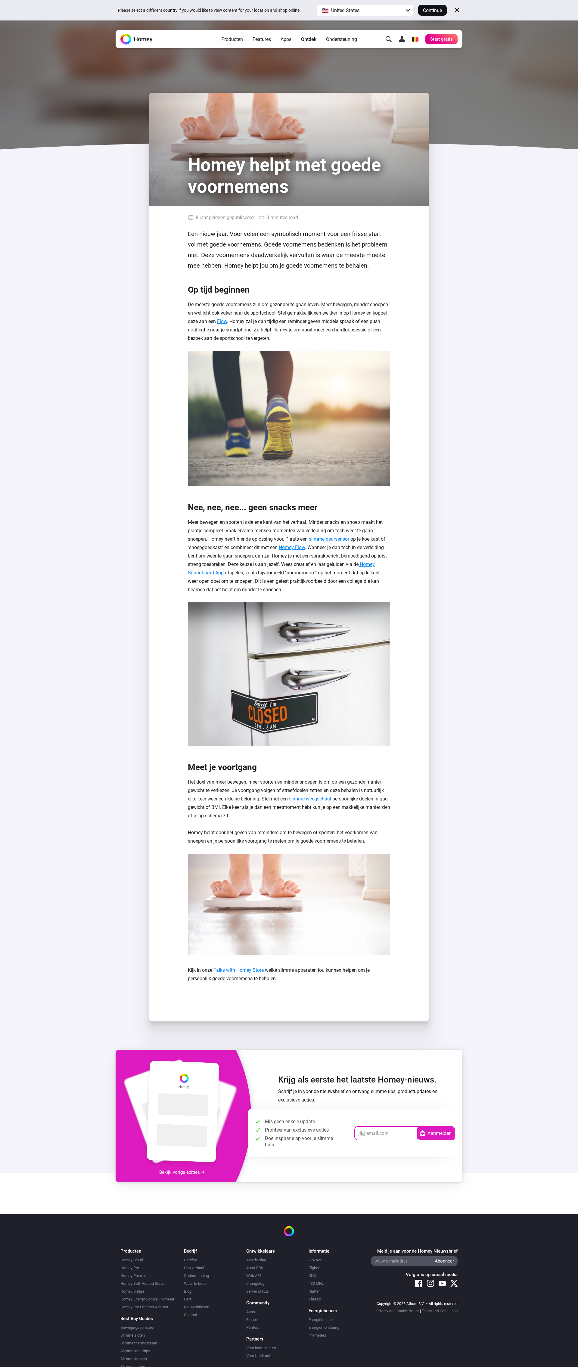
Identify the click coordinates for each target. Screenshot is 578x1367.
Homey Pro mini (133, 1275)
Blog (187, 1291)
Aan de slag (256, 1260)
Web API (253, 1275)
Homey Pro (129, 1268)
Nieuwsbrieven (196, 1307)
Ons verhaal (194, 1268)
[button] (365, 10)
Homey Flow (292, 547)
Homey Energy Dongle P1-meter (147, 1299)
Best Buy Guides (136, 1318)
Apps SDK (254, 1268)
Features (262, 39)
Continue (432, 10)
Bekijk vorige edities (180, 1172)
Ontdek (308, 39)
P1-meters (317, 1335)
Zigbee (314, 1268)
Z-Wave (315, 1260)
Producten (232, 39)
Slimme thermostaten (138, 1343)
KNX (312, 1275)
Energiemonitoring (324, 1327)
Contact (190, 1315)
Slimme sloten (132, 1335)
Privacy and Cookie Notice (397, 1311)
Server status (257, 1291)
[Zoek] (388, 39)
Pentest (252, 1327)
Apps (286, 39)
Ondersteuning (341, 39)
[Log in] (401, 39)
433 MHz (316, 1283)
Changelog (255, 1283)
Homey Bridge (132, 1291)
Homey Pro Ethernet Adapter (144, 1307)
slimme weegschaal (310, 799)
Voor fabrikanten (260, 1355)
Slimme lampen (133, 1358)
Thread (315, 1299)
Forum (251, 1319)
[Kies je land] (415, 39)
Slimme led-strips (135, 1351)
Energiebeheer (321, 1319)
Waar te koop (195, 1283)
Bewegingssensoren (137, 1327)
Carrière (190, 1260)
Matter (314, 1291)
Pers (188, 1299)
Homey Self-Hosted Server (143, 1283)
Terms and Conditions (440, 1311)
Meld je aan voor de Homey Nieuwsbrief (417, 1251)
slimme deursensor (329, 539)
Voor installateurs (261, 1348)
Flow (222, 321)
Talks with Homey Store (238, 970)
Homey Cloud (131, 1260)
